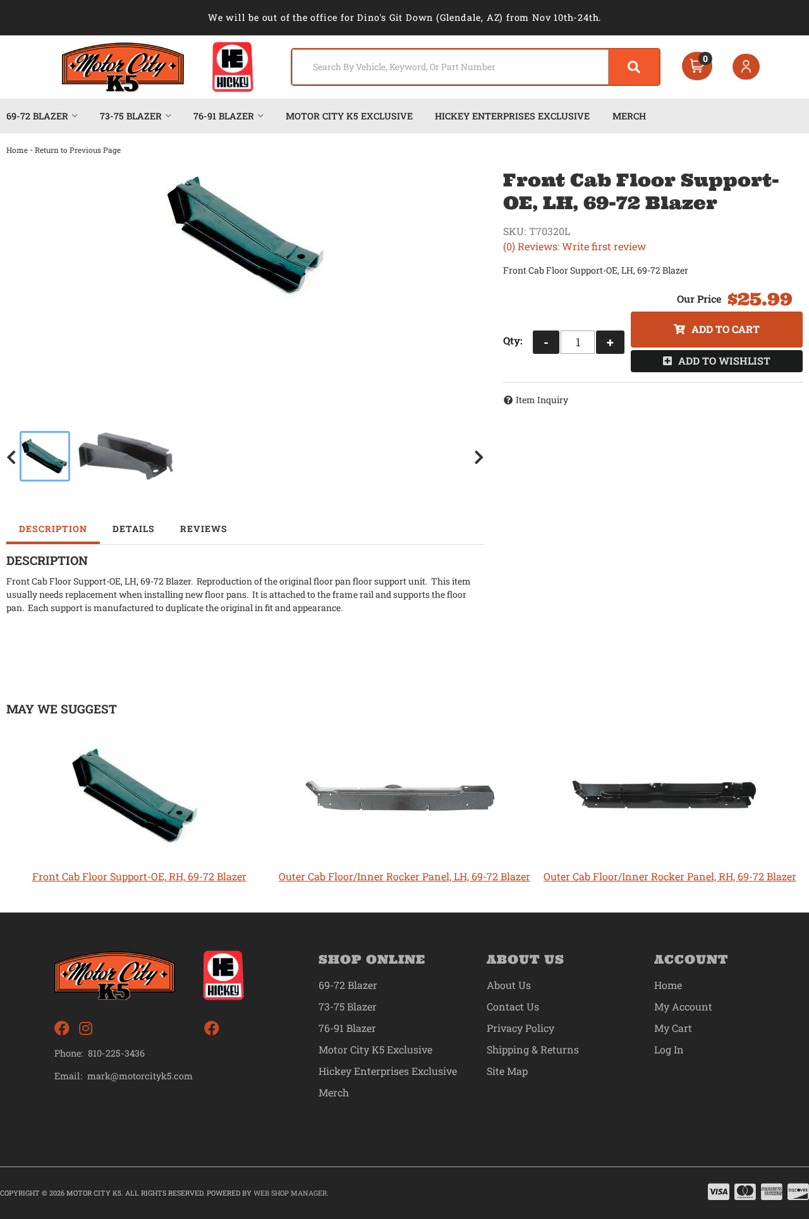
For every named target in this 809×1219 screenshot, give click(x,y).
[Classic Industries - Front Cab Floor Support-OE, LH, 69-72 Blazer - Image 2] (125, 456)
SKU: (514, 231)
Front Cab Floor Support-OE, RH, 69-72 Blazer (139, 876)
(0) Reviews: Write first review (574, 246)
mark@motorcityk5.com (140, 1076)
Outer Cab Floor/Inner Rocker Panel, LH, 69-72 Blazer (404, 876)
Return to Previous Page (78, 150)
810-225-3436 (116, 1053)
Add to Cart (725, 329)
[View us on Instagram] (85, 1028)
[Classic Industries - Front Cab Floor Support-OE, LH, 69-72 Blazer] (245, 235)
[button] (475, 67)
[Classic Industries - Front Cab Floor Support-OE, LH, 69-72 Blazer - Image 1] (45, 456)
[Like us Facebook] (62, 1028)
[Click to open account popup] (746, 67)
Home (17, 150)
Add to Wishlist (724, 360)
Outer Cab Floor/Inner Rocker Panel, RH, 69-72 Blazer (670, 876)
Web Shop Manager (290, 1193)
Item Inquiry (542, 400)
